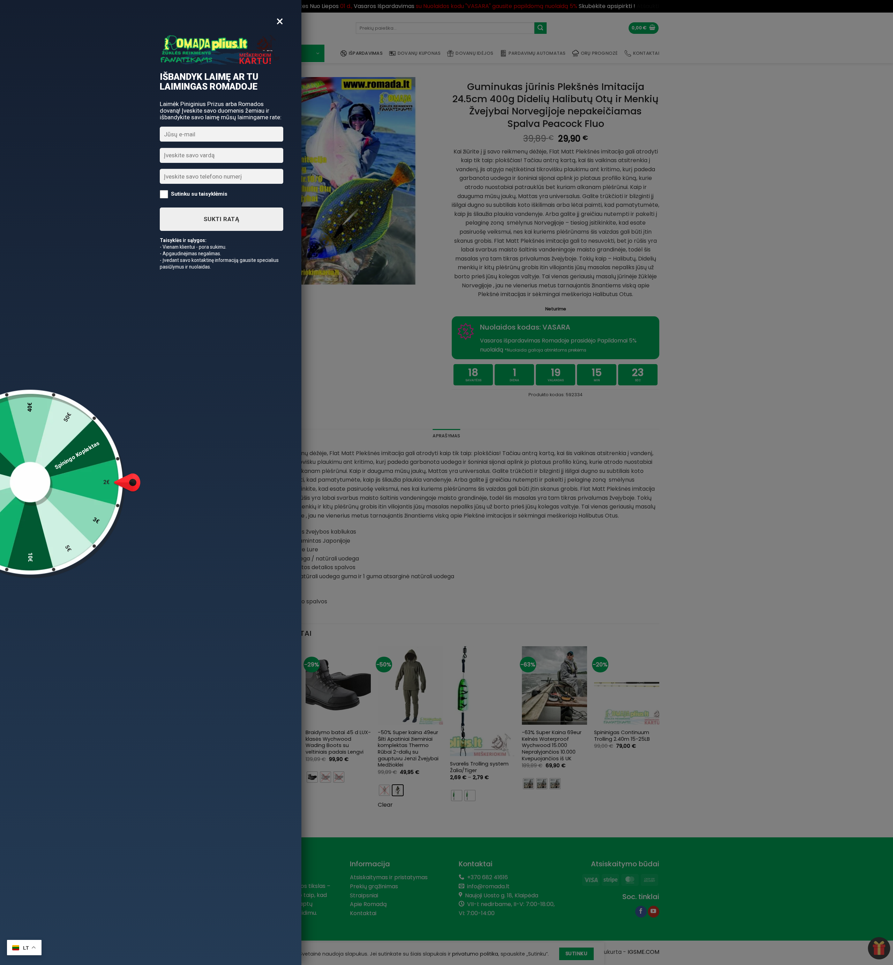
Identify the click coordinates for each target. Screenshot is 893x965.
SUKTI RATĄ (221, 219)
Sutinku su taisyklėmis (199, 194)
